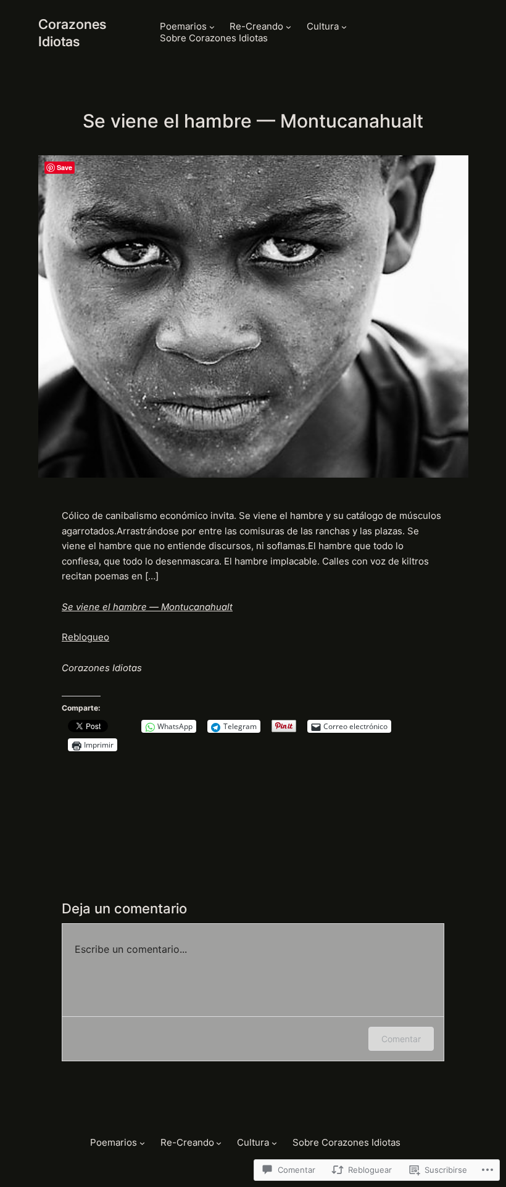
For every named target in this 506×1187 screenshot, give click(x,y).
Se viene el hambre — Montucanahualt (147, 607)
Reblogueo (85, 637)
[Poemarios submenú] (212, 27)
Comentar (401, 1039)
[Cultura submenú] (344, 27)
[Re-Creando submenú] (288, 27)
